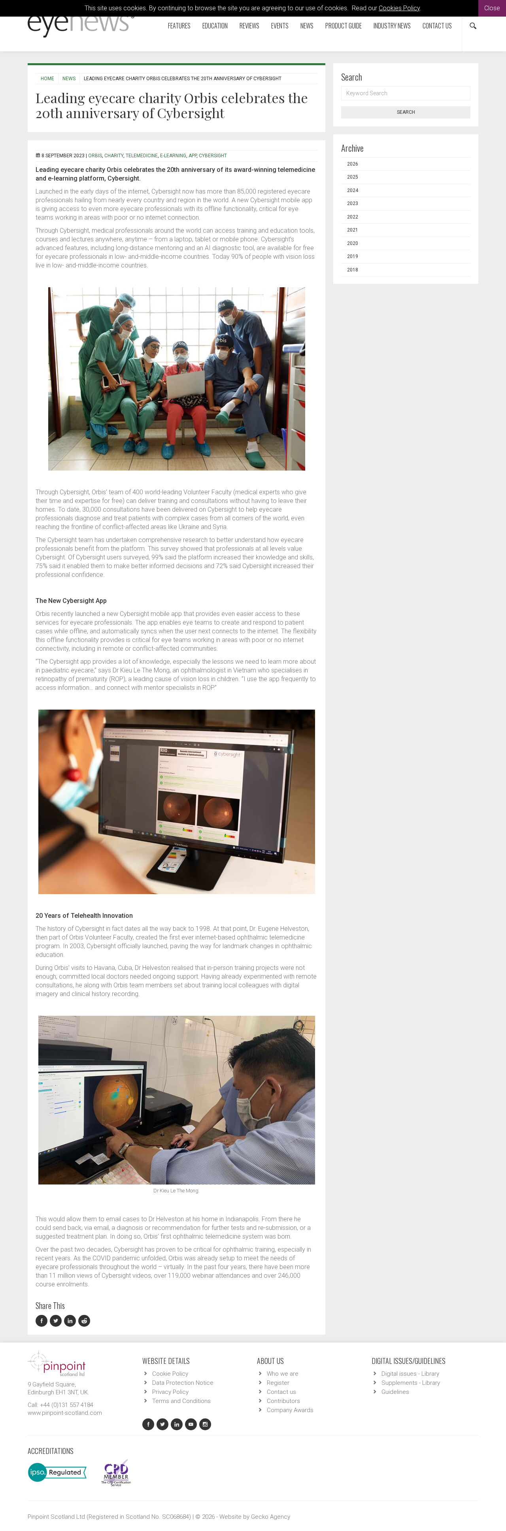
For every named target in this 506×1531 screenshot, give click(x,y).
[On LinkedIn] (71, 1321)
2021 (352, 230)
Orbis (95, 155)
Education (215, 25)
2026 (352, 164)
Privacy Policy (170, 1391)
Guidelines (395, 1391)
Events (280, 25)
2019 (352, 256)
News (306, 25)
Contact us (437, 25)
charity (113, 155)
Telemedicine (142, 155)
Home (47, 78)
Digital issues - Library (410, 1373)
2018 (352, 270)
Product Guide (343, 25)
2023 (352, 203)
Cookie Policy (170, 1373)
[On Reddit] (84, 1321)
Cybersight (213, 155)
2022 (352, 217)
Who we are (282, 1373)
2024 (352, 190)
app (192, 155)
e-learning (173, 155)
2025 (352, 177)
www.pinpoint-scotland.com (65, 1412)
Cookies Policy (399, 8)
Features (179, 25)
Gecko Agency (270, 1516)
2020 (352, 243)
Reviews (249, 25)
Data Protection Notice (182, 1382)
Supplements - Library (410, 1382)
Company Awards (290, 1410)
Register (278, 1382)
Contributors (283, 1401)
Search (406, 112)
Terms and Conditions (181, 1401)
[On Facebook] (43, 1321)
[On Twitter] (57, 1321)
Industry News (392, 25)
